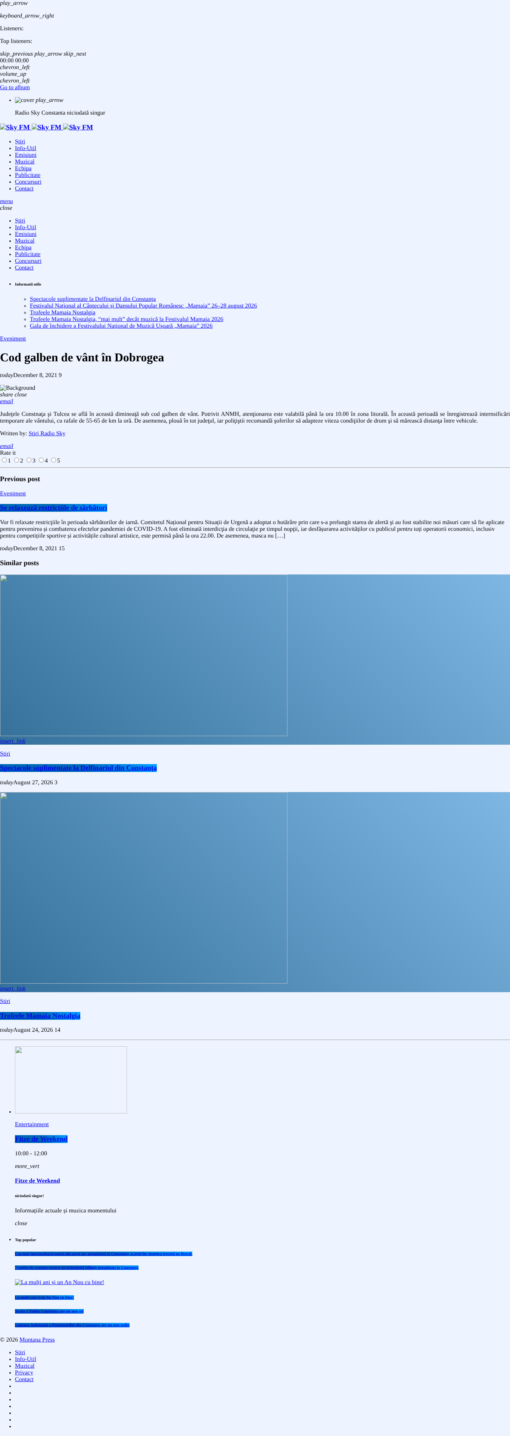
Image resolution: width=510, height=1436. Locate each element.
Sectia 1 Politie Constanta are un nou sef (49, 1311)
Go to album (15, 87)
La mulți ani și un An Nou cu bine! (44, 1297)
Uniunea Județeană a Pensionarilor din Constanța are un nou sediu (72, 1325)
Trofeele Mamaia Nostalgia (62, 312)
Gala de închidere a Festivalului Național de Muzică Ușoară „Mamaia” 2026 (121, 326)
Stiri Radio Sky (47, 433)
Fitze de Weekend (41, 1139)
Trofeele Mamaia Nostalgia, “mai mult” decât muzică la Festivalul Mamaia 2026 (126, 319)
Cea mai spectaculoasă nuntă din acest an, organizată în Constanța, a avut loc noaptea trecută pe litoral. (103, 1254)
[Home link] (46, 127)
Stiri (5, 754)
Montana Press (37, 1340)
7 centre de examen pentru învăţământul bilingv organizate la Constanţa (77, 1267)
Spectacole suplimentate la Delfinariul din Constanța (93, 299)
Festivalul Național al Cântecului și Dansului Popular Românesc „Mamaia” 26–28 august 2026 (143, 306)
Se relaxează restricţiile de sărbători (53, 508)
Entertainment (32, 1124)
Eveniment (13, 339)
